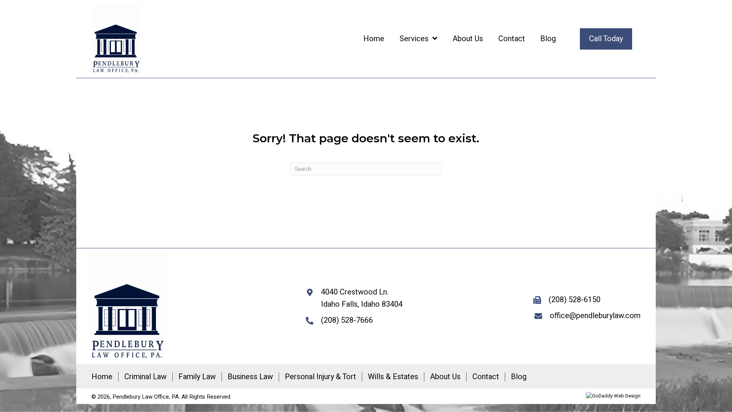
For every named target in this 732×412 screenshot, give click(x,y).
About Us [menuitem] (445, 376)
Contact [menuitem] (485, 376)
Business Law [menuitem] (250, 376)
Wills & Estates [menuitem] (393, 376)
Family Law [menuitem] (197, 376)
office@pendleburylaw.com (595, 315)
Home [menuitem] (102, 376)
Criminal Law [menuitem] (145, 376)
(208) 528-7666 (347, 320)
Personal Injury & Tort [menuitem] (320, 376)
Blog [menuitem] (519, 376)
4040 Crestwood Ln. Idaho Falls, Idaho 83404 (362, 298)
